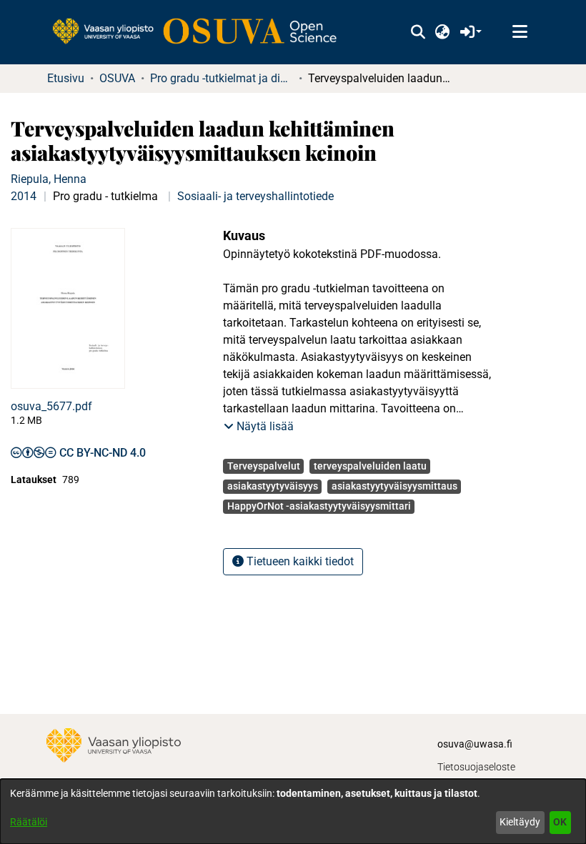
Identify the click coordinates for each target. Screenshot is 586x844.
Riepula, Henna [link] (48, 179)
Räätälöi (28, 822)
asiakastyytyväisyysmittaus (394, 486)
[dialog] (293, 811)
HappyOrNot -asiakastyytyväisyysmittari (319, 506)
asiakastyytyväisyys (272, 486)
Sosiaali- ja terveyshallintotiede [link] (255, 196)
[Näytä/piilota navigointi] (520, 32)
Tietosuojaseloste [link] (476, 767)
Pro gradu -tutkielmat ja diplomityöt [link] (221, 78)
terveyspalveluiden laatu (370, 466)
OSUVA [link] (117, 78)
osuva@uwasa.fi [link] (474, 744)
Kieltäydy (520, 822)
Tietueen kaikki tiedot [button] (299, 561)
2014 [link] (23, 196)
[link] (201, 32)
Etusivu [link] (65, 78)
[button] (418, 32)
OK (560, 822)
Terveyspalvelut (263, 466)
